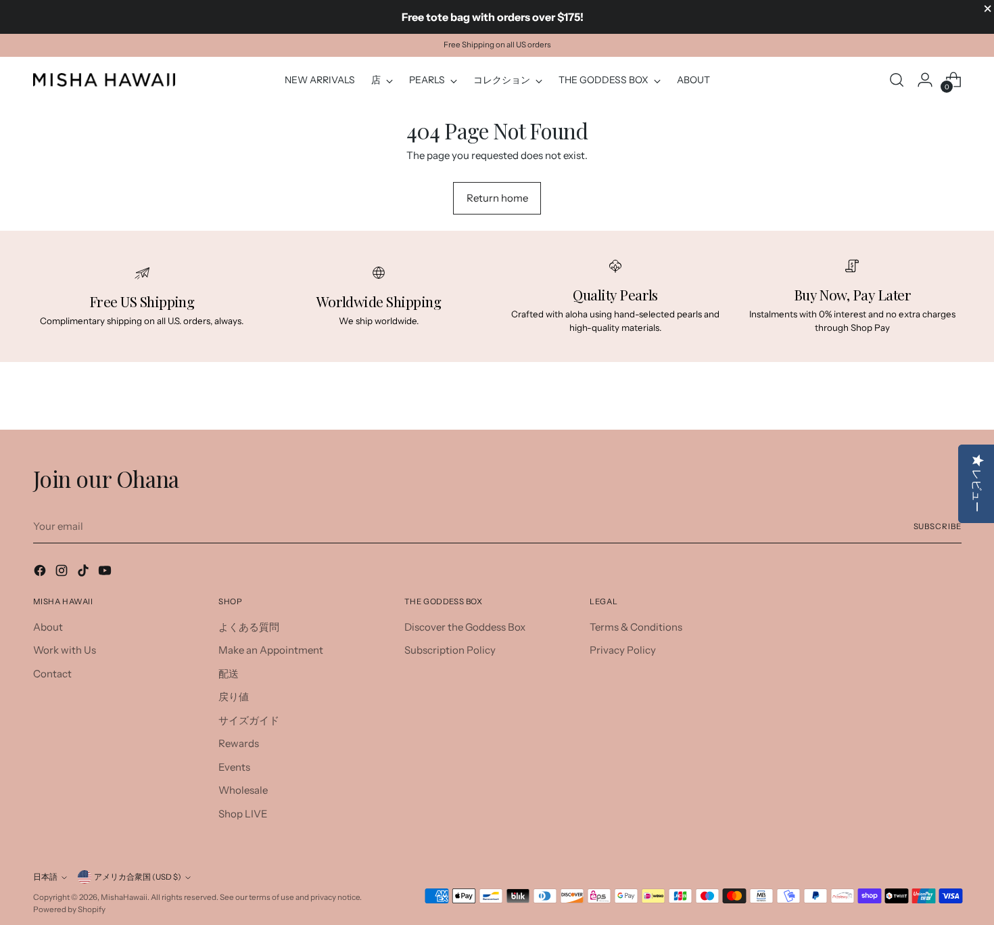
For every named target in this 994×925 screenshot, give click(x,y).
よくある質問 (248, 627)
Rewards (238, 743)
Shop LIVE (243, 813)
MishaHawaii (124, 897)
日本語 (45, 877)
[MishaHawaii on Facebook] (41, 573)
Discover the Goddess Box (464, 627)
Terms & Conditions (636, 627)
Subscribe (938, 526)
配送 (228, 673)
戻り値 (233, 696)
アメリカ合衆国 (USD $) (137, 877)
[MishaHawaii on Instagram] (63, 573)
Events (234, 767)
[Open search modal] (896, 79)
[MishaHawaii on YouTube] (106, 573)
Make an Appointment (270, 650)
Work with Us (64, 650)
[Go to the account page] (925, 79)
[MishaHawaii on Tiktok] (84, 573)
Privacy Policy (623, 650)
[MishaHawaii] (104, 79)
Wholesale (243, 790)
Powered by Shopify (69, 909)
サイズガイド (248, 720)
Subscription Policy (450, 650)
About (48, 627)
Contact (52, 673)
